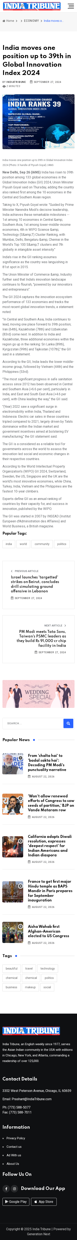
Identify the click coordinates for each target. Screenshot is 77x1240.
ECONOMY (31, 20)
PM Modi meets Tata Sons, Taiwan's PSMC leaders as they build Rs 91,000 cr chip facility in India (41, 639)
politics (49, 978)
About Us (13, 1163)
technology (47, 968)
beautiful (11, 968)
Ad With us (14, 1155)
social (47, 987)
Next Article (53, 625)
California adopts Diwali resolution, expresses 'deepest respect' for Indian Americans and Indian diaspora (50, 846)
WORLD (23, 544)
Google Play (17, 1202)
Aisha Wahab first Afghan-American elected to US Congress (48, 931)
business (11, 987)
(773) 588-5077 (19, 1107)
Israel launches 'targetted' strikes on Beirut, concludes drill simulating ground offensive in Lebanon (35, 584)
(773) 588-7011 (20, 1112)
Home (10, 20)
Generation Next (38, 1234)
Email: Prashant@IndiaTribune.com (27, 1099)
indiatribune (16, 82)
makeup (30, 987)
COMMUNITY (42, 544)
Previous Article (26, 571)
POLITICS (61, 544)
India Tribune (41, 1229)
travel (29, 968)
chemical (11, 978)
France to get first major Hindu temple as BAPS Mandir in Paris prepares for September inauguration (50, 891)
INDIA (9, 544)
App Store (45, 1202)
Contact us (14, 1146)
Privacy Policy (16, 1138)
